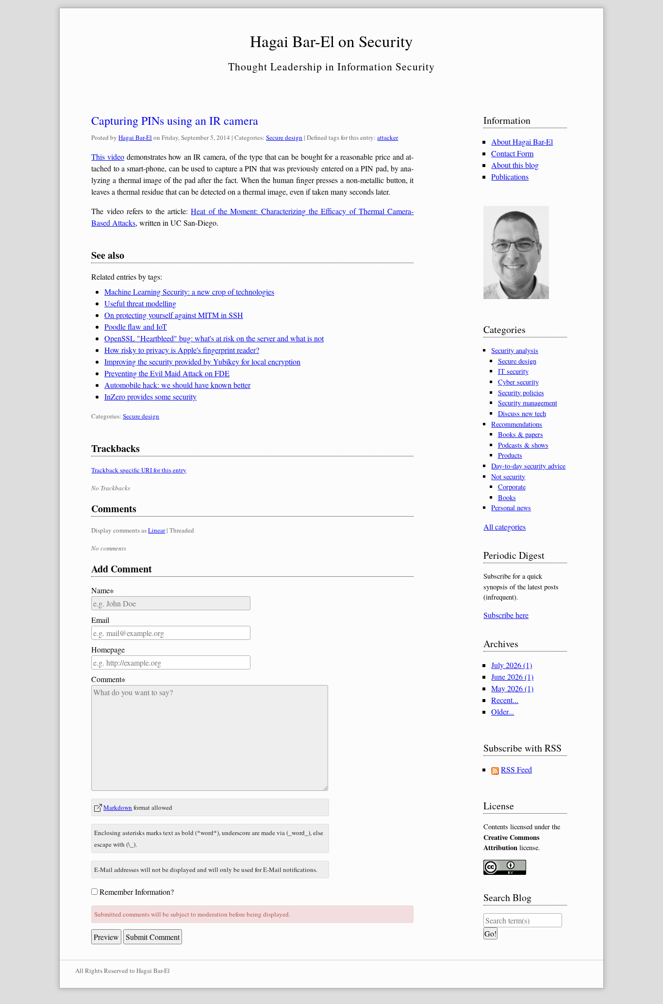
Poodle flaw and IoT (135, 326)
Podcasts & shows (523, 445)
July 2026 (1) (511, 665)
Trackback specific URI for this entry (138, 470)
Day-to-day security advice (528, 465)
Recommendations (516, 424)
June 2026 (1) (512, 676)
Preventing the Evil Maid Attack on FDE (167, 373)
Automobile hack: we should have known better (177, 385)
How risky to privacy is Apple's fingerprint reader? (181, 350)
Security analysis (514, 350)
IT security (513, 371)
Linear (156, 530)
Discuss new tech (522, 413)
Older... (502, 711)
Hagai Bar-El (135, 137)
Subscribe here (506, 615)
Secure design (284, 137)
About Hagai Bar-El (522, 141)
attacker (387, 137)
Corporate (512, 486)
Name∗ (102, 590)
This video (107, 156)
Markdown (117, 807)
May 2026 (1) (512, 688)
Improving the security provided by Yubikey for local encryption (202, 361)
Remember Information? (136, 892)
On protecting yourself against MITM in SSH (173, 315)
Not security (508, 476)
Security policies (521, 392)
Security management (527, 402)
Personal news (511, 507)
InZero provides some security (150, 396)
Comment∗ (108, 679)
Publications (510, 176)
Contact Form (512, 153)
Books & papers (520, 434)
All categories (504, 526)
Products (510, 455)
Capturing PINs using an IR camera (174, 120)
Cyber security (518, 381)
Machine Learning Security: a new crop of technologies (189, 291)
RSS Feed (516, 769)
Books (507, 497)
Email (100, 620)
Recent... (504, 700)
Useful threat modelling (140, 303)
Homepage (108, 649)
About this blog (515, 165)
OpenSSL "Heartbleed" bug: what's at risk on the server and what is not (214, 338)
